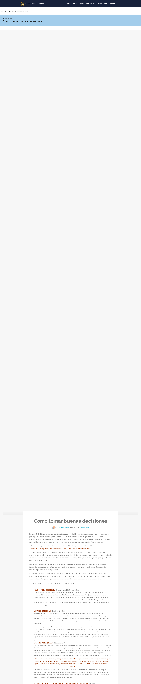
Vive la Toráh (11, 11)
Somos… (106, 3)
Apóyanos (112, 3)
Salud (87, 3)
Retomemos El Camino (34, 4)
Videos (92, 3)
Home (2, 11)
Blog (6, 11)
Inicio (68, 3)
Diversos (80, 3)
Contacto (99, 3)
